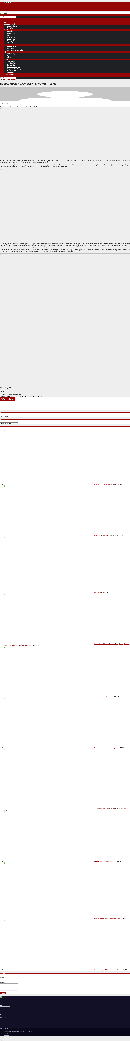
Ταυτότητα (10, 72)
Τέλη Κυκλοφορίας (13, 67)
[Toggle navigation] (0, 15)
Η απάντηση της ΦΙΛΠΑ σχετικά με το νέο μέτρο (108, 970)
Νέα (5, 22)
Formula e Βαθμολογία (15, 50)
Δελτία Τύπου (11, 63)
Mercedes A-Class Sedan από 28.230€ (104, 861)
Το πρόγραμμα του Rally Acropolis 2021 (105, 535)
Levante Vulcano (16, 106)
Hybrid (9, 35)
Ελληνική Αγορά (9, 24)
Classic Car (11, 43)
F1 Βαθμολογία (12, 46)
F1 (4, 44)
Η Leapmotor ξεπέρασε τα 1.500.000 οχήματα (12, 403)
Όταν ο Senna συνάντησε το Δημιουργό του (106, 748)
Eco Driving (8, 30)
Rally (9, 57)
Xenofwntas (4, 103)
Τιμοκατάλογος (9, 74)
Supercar (10, 32)
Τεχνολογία (11, 65)
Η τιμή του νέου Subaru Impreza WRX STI (106, 484)
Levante (9, 106)
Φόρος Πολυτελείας (14, 69)
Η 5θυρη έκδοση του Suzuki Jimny (104, 696)
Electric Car (11, 37)
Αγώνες (9, 56)
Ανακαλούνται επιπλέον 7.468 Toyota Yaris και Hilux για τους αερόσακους (21, 396)
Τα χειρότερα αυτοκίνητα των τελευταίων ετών (107, 918)
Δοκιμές (10, 28)
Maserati (2, 79)
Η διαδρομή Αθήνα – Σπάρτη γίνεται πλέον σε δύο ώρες (110, 808)
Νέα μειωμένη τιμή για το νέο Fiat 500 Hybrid (12, 409)
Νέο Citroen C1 (98, 592)
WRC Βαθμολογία (13, 54)
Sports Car (11, 33)
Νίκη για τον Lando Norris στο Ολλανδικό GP (12, 406)
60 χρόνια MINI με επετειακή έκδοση (10, 394)
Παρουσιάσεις (12, 26)
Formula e (10, 48)
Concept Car (11, 41)
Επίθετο (2, 982)
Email (2, 988)
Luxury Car (11, 39)
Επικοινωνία (11, 70)
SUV (13, 79)
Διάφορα (6, 59)
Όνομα (2, 977)
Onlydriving (3, 1017)
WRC (5, 52)
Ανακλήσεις (11, 61)
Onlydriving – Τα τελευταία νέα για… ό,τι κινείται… (19, 1031)
